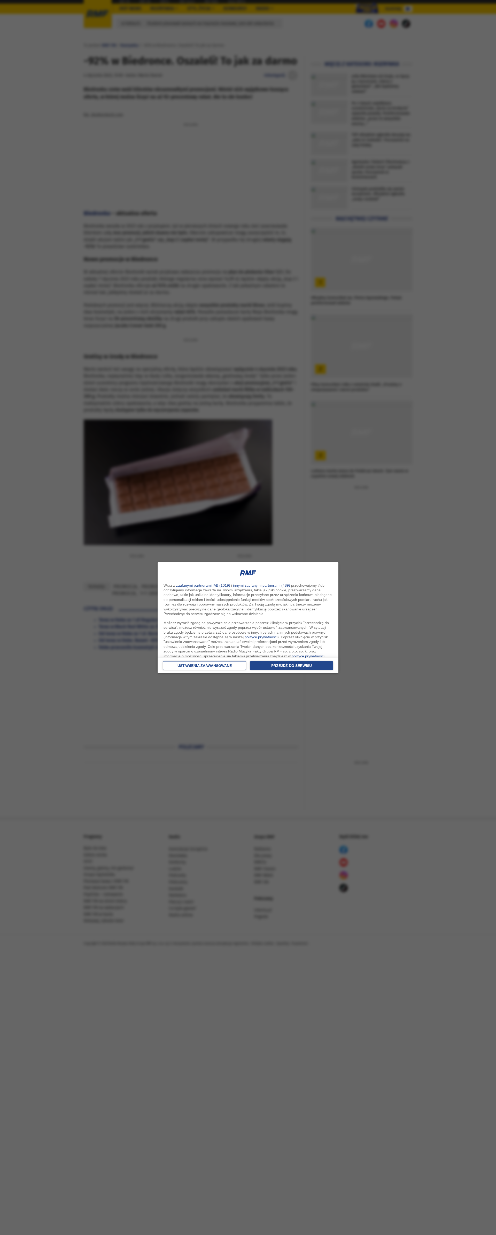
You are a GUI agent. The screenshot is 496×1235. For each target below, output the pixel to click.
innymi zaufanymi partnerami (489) (261, 585)
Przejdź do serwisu (291, 666)
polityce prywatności (261, 637)
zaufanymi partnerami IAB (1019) (203, 585)
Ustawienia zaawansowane (204, 666)
